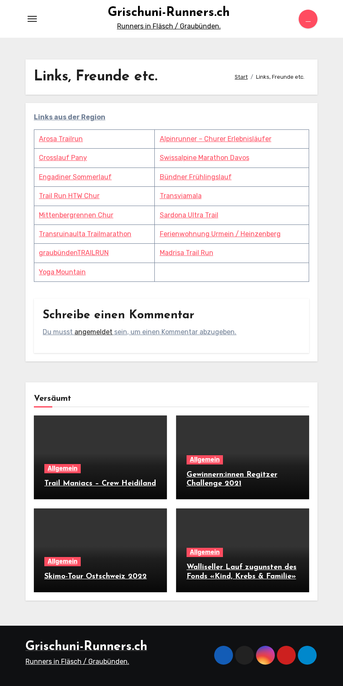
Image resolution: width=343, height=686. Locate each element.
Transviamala (181, 196)
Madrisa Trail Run (186, 253)
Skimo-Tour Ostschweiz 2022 (95, 576)
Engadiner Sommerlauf (75, 177)
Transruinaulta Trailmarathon (85, 234)
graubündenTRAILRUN (74, 253)
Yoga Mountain (62, 272)
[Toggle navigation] (32, 19)
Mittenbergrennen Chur (76, 215)
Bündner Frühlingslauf (196, 177)
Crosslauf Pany (63, 158)
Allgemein (62, 468)
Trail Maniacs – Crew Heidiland (100, 483)
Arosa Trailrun (61, 139)
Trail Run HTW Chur (69, 196)
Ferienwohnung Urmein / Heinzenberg (220, 234)
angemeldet (93, 332)
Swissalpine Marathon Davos (204, 158)
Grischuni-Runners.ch (169, 12)
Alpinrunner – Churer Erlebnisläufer (215, 139)
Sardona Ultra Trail (189, 215)
